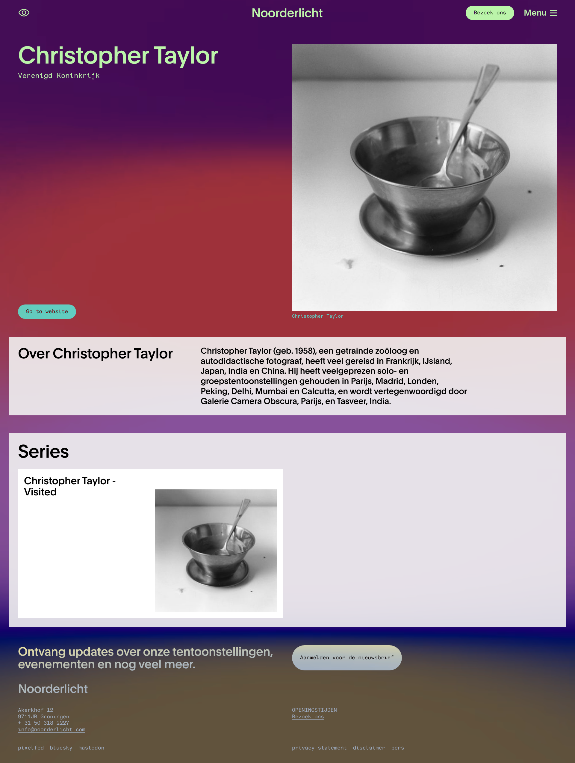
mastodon (91, 747)
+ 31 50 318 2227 (43, 723)
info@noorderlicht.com (51, 729)
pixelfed (31, 747)
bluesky (61, 747)
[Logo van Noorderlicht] (287, 13)
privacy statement (319, 747)
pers (397, 747)
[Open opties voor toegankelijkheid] (24, 13)
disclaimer (369, 747)
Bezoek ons (308, 716)
